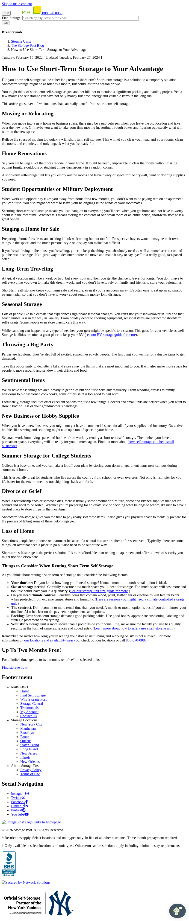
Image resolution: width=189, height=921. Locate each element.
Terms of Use (30, 774)
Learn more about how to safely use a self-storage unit (133, 628)
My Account (29, 712)
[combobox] (80, 18)
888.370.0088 (52, 13)
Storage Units (21, 41)
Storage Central (31, 703)
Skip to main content (17, 4)
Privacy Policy (30, 770)
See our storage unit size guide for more (99, 591)
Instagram (18, 794)
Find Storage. (11, 18)
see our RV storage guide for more (111, 335)
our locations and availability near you (52, 640)
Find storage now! (15, 667)
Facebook (18, 802)
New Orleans (30, 762)
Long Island (29, 749)
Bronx (25, 737)
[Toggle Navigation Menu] (6, 13)
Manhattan (28, 728)
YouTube (17, 814)
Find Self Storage (33, 695)
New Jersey (28, 753)
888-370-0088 (136, 640)
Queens (25, 741)
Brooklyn (27, 732)
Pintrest (16, 810)
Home (24, 691)
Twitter (16, 798)
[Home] (27, 13)
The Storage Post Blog (27, 45)
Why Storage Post (33, 699)
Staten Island (29, 745)
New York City (31, 724)
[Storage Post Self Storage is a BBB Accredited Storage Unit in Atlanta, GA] (9, 864)
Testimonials (29, 708)
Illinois (25, 757)
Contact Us (28, 716)
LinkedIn (17, 806)
